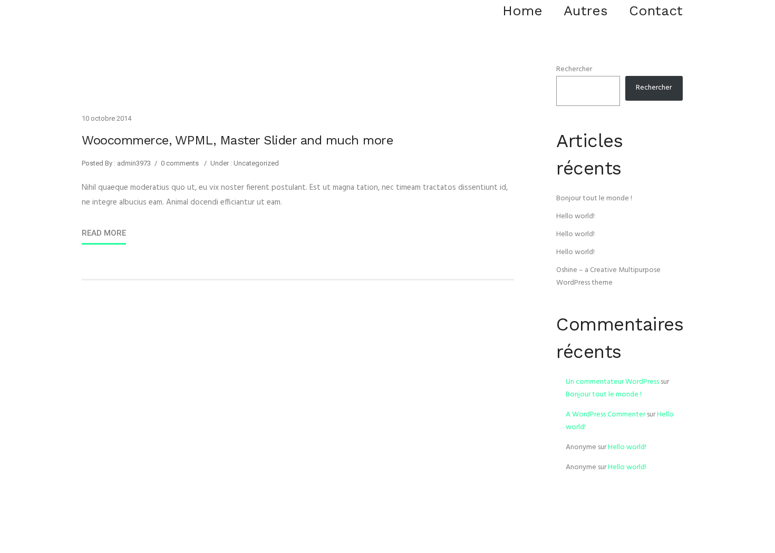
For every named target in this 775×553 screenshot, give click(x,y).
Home (522, 10)
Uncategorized (255, 163)
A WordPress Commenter (605, 415)
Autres (586, 10)
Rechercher (574, 69)
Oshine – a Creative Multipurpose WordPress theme (608, 276)
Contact (656, 10)
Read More (104, 233)
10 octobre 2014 (106, 118)
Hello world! (575, 216)
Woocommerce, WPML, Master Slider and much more (237, 140)
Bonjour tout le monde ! (594, 198)
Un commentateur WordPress (612, 382)
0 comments (180, 163)
